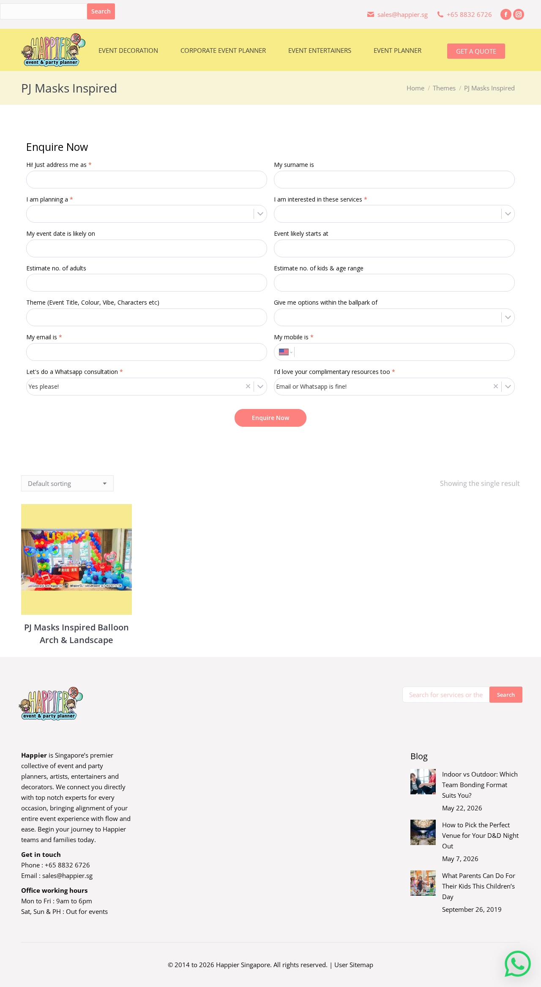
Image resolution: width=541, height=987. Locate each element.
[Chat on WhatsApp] (518, 964)
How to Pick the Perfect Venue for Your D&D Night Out (480, 835)
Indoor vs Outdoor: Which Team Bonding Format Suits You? (480, 784)
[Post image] (423, 781)
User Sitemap (353, 964)
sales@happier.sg (67, 875)
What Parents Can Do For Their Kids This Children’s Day (478, 886)
